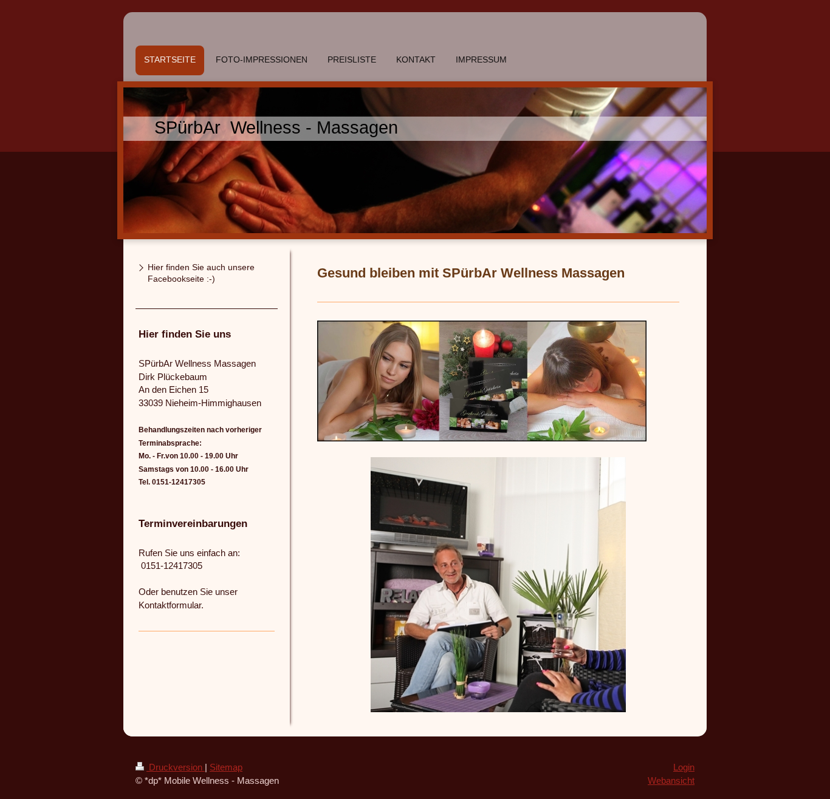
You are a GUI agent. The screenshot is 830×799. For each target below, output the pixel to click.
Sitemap (226, 767)
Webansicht (671, 780)
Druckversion (175, 767)
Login (684, 767)
